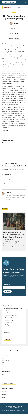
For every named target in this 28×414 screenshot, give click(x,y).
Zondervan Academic (11, 7)
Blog (3, 358)
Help (3, 362)
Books (3, 374)
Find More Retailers (7, 184)
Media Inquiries (5, 366)
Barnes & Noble (6, 180)
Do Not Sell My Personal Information (14, 406)
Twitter (15, 33)
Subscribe (7, 291)
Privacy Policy (7, 405)
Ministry (17, 38)
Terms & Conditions (14, 407)
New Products (5, 376)
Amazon (4, 178)
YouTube (17, 350)
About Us (3, 364)
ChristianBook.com (7, 182)
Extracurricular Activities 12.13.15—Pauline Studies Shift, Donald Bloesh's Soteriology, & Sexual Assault (14, 231)
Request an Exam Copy (9, 2)
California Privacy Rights (17, 405)
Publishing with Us (5, 360)
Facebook (17, 33)
